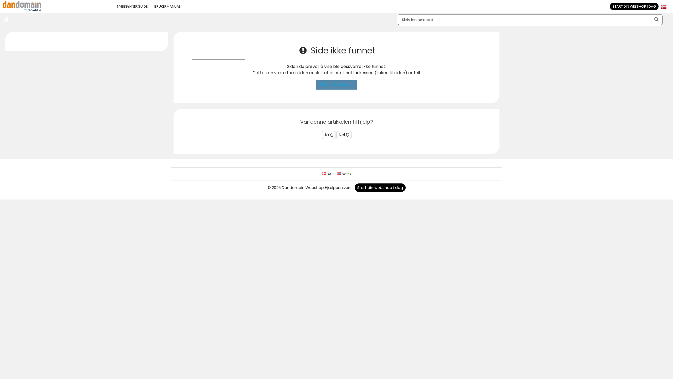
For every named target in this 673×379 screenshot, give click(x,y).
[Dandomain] (22, 10)
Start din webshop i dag (634, 6)
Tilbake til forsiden (336, 84)
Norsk (346, 174)
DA (329, 174)
